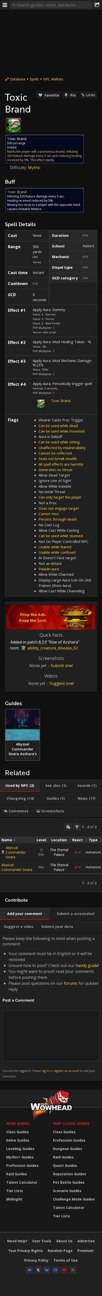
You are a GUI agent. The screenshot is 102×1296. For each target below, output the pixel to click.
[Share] (97, 5)
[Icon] (13, 125)
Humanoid (93, 852)
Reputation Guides (69, 1174)
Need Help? (17, 1241)
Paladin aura (49, 568)
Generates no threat (56, 469)
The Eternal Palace (59, 852)
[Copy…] (68, 827)
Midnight (14, 1199)
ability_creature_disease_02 (52, 648)
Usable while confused (57, 552)
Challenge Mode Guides (74, 1199)
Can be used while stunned (61, 535)
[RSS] (72, 1270)
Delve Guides (17, 1140)
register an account (66, 1071)
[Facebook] (55, 1270)
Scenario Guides (67, 1190)
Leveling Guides (20, 1148)
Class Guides (17, 1131)
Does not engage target (59, 508)
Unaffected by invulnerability (62, 447)
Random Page (60, 1250)
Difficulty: (19, 167)
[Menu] (5, 5)
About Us (64, 1241)
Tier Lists (14, 1190)
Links (90, 95)
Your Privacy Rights (25, 1250)
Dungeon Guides (67, 1148)
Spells (34, 79)
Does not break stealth (58, 458)
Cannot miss (49, 513)
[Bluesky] (47, 1270)
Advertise (86, 1241)
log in (45, 1071)
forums (70, 983)
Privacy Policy (36, 1260)
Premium (85, 1250)
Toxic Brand (60, 400)
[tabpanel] (51, 855)
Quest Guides (65, 1165)
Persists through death (58, 519)
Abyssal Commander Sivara (16, 852)
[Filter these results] (77, 827)
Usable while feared (55, 546)
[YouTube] (64, 1270)
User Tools (41, 1241)
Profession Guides (22, 1165)
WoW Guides (17, 1123)
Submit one (61, 665)
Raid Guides (16, 1174)
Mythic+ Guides (20, 1157)
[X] (38, 1270)
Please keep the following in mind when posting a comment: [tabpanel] (50, 1007)
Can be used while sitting (59, 441)
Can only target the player (60, 497)
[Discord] (29, 1270)
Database (18, 79)
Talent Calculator (21, 1182)
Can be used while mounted (61, 431)
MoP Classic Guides (71, 1123)
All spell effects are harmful (61, 464)
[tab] (20, 785)
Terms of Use (65, 1260)
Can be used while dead (58, 425)
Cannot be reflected (55, 453)
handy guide (87, 965)
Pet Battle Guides (68, 1182)
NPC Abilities (53, 79)
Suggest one (61, 683)
